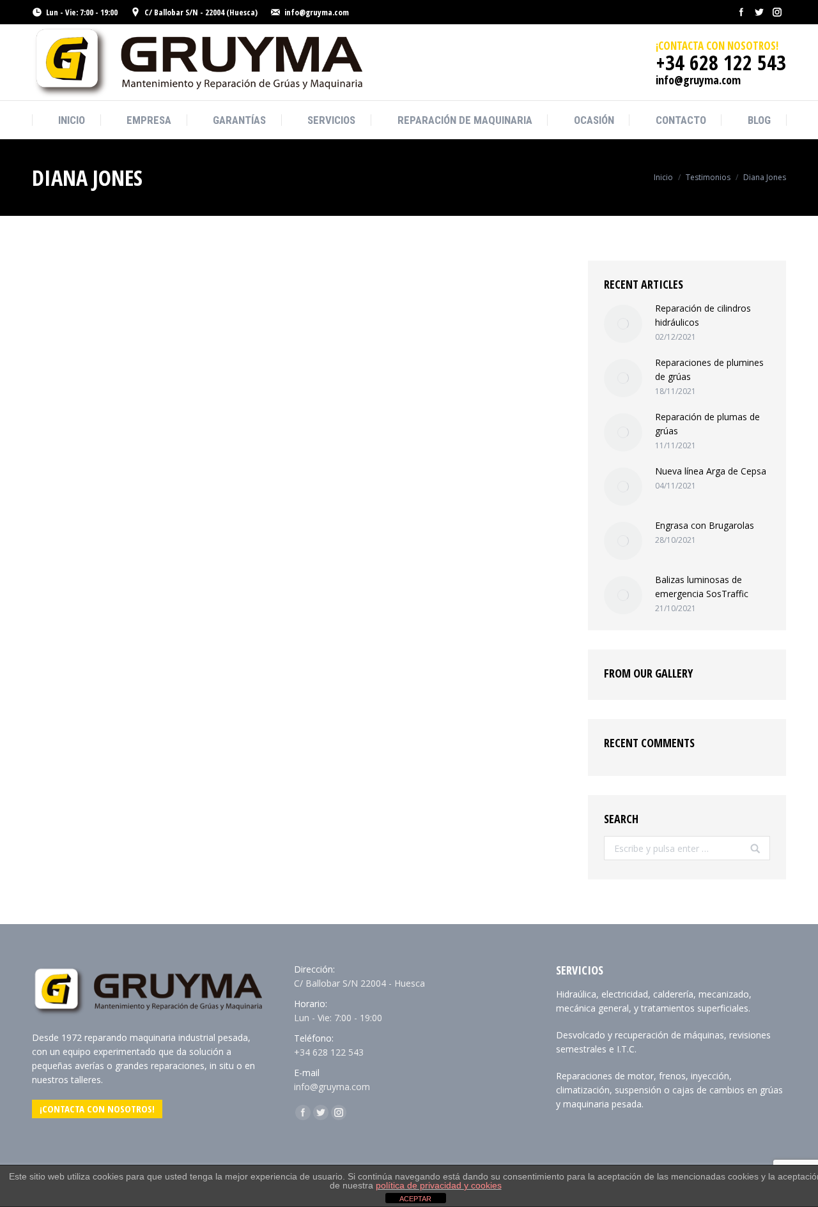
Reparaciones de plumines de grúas (709, 369)
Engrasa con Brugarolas (704, 525)
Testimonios (708, 177)
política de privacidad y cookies (439, 1185)
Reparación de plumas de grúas (707, 424)
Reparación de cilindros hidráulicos (703, 315)
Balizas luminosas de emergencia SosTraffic (701, 586)
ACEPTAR (415, 1199)
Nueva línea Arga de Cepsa (710, 471)
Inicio (663, 177)
